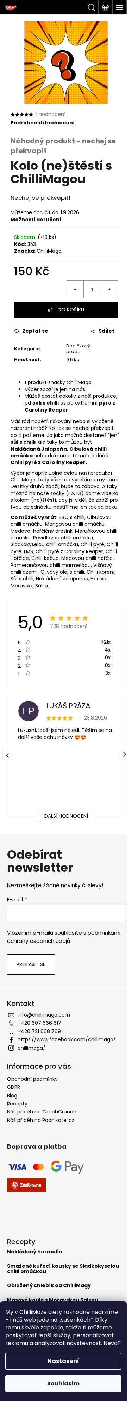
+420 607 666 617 (39, 1022)
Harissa (99, 578)
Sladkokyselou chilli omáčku (44, 544)
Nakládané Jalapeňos (62, 578)
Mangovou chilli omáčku (75, 523)
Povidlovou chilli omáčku (63, 537)
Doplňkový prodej (78, 348)
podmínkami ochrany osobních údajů (63, 936)
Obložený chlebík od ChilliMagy (49, 1285)
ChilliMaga (49, 250)
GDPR (13, 1087)
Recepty (17, 1103)
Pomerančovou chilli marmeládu (51, 565)
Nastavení (63, 1361)
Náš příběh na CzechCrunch (41, 1111)
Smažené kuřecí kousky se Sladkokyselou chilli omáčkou (63, 1269)
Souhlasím (63, 1384)
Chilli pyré (92, 544)
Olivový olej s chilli (62, 571)
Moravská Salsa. (30, 585)
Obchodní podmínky (32, 1078)
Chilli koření (100, 571)
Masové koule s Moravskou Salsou (52, 1300)
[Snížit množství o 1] (75, 289)
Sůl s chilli (22, 578)
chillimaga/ (31, 1047)
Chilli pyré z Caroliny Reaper (69, 551)
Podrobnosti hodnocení (43, 122)
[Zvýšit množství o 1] (109, 289)
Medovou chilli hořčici (87, 558)
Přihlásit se (31, 964)
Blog (12, 1095)
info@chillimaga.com (44, 1014)
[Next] (125, 755)
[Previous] (7, 755)
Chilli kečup (45, 558)
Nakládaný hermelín (34, 1251)
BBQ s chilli (71, 517)
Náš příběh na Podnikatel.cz (40, 1120)
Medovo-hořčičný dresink (42, 531)
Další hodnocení (66, 816)
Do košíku (71, 309)
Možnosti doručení (36, 219)
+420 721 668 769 (39, 1031)
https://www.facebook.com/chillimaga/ (67, 1039)
